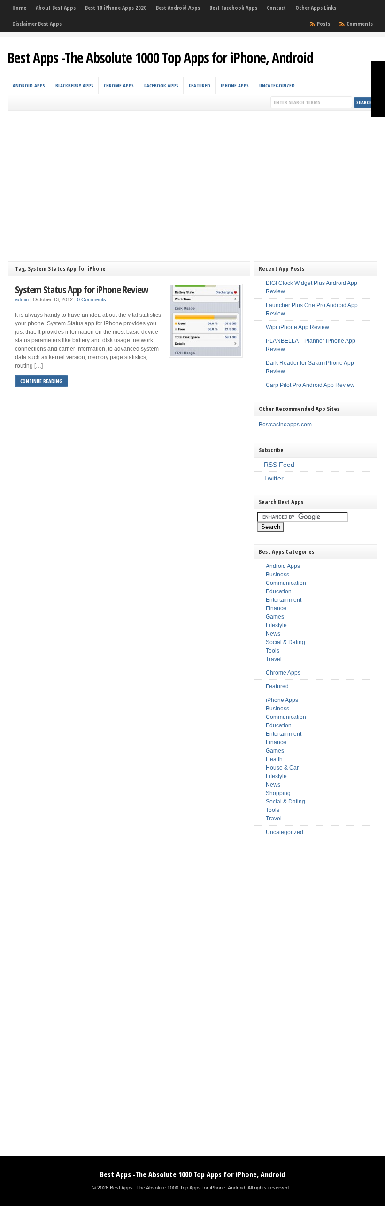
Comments (359, 24)
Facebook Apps (161, 85)
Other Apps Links (315, 8)
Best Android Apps (178, 8)
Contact (276, 8)
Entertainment (283, 600)
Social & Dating (285, 642)
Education (279, 591)
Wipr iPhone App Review (297, 327)
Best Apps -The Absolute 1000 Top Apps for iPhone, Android (160, 57)
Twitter (274, 478)
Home (19, 8)
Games (275, 617)
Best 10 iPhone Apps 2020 (115, 8)
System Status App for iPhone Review (81, 289)
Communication (286, 583)
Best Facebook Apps (233, 8)
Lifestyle (276, 625)
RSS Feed (279, 464)
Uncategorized (277, 85)
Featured (199, 85)
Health (274, 759)
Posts (323, 24)
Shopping (278, 793)
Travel (274, 659)
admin (22, 299)
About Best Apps (56, 8)
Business (277, 574)
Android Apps (29, 85)
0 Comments (91, 299)
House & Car (282, 767)
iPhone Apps (235, 85)
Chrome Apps (119, 85)
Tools (272, 650)
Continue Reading (41, 381)
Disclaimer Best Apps (37, 24)
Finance (276, 608)
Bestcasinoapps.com (285, 424)
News (273, 633)
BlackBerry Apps (74, 85)
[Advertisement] (192, 181)
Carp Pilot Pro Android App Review (310, 385)
